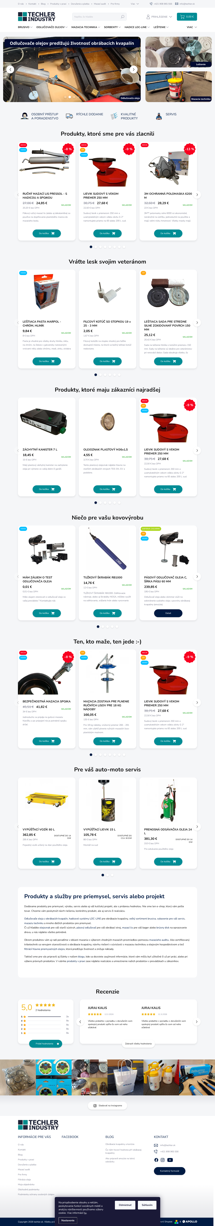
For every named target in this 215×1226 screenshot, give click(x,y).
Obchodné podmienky (28, 1189)
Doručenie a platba (80, 3)
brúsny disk (162, 927)
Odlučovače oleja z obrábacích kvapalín (46, 918)
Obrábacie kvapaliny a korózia (119, 1144)
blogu (81, 956)
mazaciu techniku (33, 923)
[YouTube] (170, 1159)
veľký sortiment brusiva (142, 918)
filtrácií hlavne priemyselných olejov (44, 949)
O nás (21, 3)
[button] (8, 69)
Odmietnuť (125, 1205)
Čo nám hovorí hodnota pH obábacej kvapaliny (123, 1151)
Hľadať (122, 16)
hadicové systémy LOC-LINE (85, 918)
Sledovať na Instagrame (110, 1105)
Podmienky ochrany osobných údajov (36, 1194)
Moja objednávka (26, 1184)
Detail (168, 613)
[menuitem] (25, 27)
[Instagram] (162, 1159)
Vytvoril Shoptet (164, 1221)
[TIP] (168, 294)
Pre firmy (115, 3)
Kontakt (32, 3)
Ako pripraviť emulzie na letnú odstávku (120, 1160)
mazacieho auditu (159, 940)
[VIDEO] (47, 294)
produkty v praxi (76, 961)
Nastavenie (67, 1220)
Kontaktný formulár (169, 1170)
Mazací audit (100, 3)
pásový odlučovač (86, 927)
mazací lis (127, 927)
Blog (43, 3)
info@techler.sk (167, 1145)
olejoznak (45, 927)
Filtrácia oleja (24, 1179)
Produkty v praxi (58, 3)
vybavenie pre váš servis (171, 918)
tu (85, 1213)
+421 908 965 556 (169, 1151)
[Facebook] (156, 1159)
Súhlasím (147, 1205)
